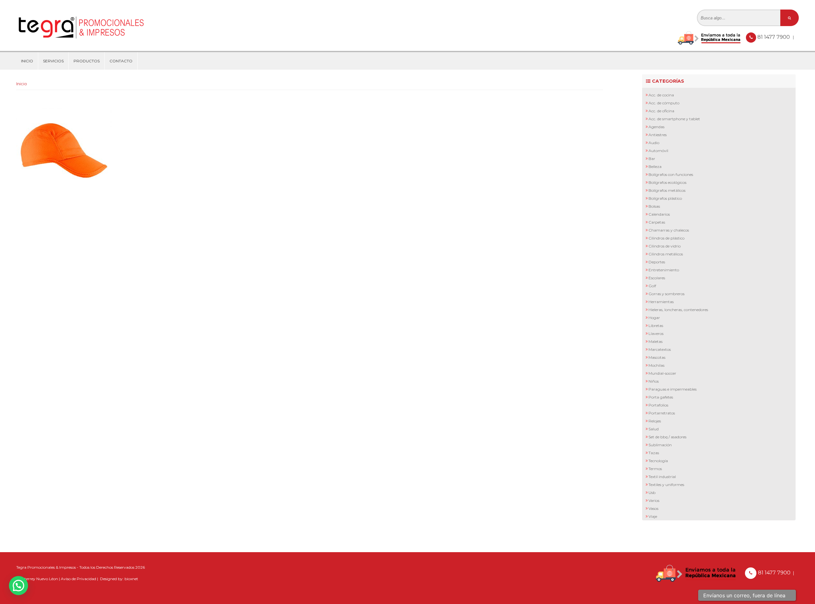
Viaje (652, 516)
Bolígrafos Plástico (665, 198)
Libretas (655, 325)
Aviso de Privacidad (78, 578)
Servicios (53, 61)
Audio (653, 142)
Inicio (27, 61)
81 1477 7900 (774, 37)
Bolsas (654, 206)
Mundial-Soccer (662, 373)
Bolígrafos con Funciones (670, 174)
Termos (655, 468)
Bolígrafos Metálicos (666, 190)
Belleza (655, 166)
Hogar (654, 317)
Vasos (653, 508)
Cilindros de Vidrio (664, 246)
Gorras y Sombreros (666, 293)
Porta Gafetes (660, 397)
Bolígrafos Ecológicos (667, 182)
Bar (651, 158)
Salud (653, 429)
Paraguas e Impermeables (672, 389)
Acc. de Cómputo (663, 103)
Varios (653, 500)
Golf (652, 285)
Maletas (655, 341)
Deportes (656, 262)
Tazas (653, 452)
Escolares (656, 277)
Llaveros (655, 333)
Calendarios (659, 214)
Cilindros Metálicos (665, 254)
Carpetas (656, 222)
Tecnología (658, 460)
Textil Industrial (662, 476)
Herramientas (661, 301)
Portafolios (658, 405)
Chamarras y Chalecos (668, 230)
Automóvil (658, 150)
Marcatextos (659, 349)
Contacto (121, 61)
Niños (653, 381)
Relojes (654, 421)
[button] (18, 585)
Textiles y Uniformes (666, 484)
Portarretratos (661, 413)
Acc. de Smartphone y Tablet (674, 118)
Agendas (656, 126)
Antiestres (657, 134)
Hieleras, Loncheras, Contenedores (678, 309)
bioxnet (131, 578)
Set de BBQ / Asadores (667, 436)
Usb (652, 492)
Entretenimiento (663, 269)
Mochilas (656, 365)
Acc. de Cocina (661, 95)
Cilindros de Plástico (666, 238)
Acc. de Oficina (661, 110)
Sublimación (660, 444)
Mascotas (656, 357)
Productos (87, 61)
